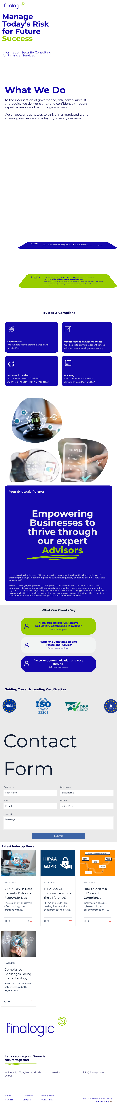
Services (9, 1100)
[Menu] (109, 4)
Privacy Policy (47, 1100)
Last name (65, 787)
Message (8, 814)
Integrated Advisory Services (65, 244)
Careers (8, 1095)
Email (6, 800)
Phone (63, 800)
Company (27, 1100)
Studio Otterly (102, 1101)
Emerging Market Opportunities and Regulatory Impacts (69, 278)
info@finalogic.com (93, 1072)
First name (8, 787)
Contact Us (28, 1095)
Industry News (47, 1095)
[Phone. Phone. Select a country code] (65, 806)
